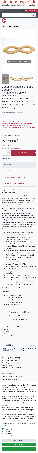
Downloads (7, 171)
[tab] (19, 165)
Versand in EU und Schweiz (20, 316)
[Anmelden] (2, 10)
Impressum (5, 331)
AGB (3, 333)
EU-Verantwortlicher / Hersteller (13, 183)
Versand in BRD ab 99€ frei (20, 312)
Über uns (5, 329)
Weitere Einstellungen (9, 436)
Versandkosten (17, 148)
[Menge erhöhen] (8, 151)
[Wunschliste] (25, 10)
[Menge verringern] (8, 154)
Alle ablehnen (19, 449)
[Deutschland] (22, 10)
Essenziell (8, 429)
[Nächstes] (34, 51)
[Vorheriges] (3, 51)
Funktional (8, 433)
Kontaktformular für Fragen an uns (14, 177)
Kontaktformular (7, 365)
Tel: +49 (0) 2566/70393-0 (10, 360)
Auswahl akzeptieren (19, 440)
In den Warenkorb (23, 152)
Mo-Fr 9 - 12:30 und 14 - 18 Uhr (12, 376)
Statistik (7, 431)
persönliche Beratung (20, 319)
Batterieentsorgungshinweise (11, 367)
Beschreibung (7, 164)
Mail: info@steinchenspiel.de (11, 363)
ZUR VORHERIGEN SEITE (11, 26)
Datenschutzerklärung (9, 336)
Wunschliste (7, 158)
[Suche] (33, 15)
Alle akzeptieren (19, 444)
